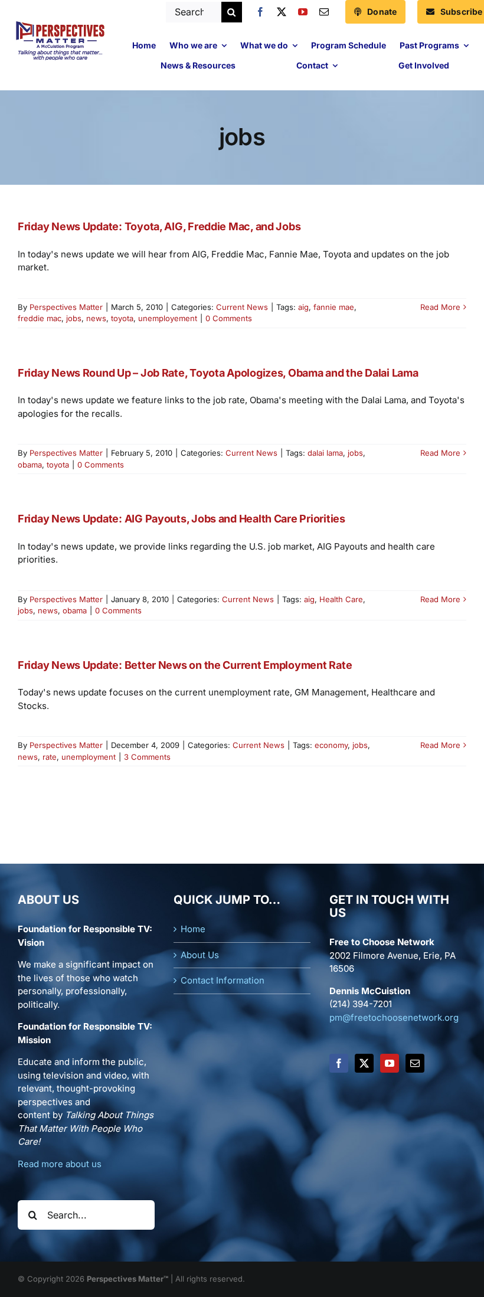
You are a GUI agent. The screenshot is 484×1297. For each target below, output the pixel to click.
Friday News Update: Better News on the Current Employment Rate (185, 665)
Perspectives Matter (66, 307)
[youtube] (303, 12)
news (96, 318)
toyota (122, 318)
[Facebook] (338, 1063)
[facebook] (260, 12)
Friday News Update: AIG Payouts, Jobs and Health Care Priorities (181, 518)
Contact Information (222, 980)
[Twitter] (364, 1063)
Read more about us (60, 1163)
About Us (200, 955)
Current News (242, 307)
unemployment (88, 757)
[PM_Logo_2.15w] (60, 24)
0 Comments (228, 318)
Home (193, 929)
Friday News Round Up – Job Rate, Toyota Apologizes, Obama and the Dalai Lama (218, 373)
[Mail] (414, 1063)
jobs (73, 318)
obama (30, 464)
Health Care (341, 599)
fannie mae (333, 307)
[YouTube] (389, 1063)
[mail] (324, 12)
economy (331, 745)
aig (303, 307)
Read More (440, 307)
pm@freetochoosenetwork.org (394, 1017)
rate (49, 757)
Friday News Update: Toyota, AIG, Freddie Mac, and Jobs (159, 226)
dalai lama (325, 453)
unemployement (167, 318)
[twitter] (281, 12)
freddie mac (39, 318)
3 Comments (147, 757)
